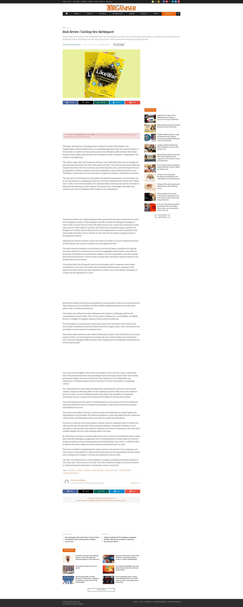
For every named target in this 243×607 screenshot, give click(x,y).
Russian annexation (98, 470)
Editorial (102, 14)
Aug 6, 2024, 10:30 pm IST (91, 45)
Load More (101, 590)
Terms (141, 602)
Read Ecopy (76, 2)
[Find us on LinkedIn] (173, 1)
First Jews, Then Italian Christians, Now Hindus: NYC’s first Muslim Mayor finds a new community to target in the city (168, 207)
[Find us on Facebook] (164, 1)
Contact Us (109, 2)
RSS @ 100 (144, 14)
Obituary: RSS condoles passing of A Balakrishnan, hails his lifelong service (168, 186)
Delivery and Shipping (174, 602)
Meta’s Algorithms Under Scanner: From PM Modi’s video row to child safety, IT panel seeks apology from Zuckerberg (127, 580)
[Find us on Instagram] (178, 1)
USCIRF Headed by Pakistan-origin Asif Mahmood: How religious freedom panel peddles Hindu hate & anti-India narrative (168, 138)
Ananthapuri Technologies (77, 604)
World (89, 14)
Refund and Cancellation (159, 602)
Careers (96, 2)
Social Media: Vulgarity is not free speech (86, 567)
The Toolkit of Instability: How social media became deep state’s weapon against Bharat (127, 568)
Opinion (132, 14)
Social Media (71, 470)
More (155, 14)
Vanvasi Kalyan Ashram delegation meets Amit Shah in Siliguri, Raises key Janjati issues (168, 167)
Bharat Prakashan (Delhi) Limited (72, 602)
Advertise (90, 2)
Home (64, 27)
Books (108, 45)
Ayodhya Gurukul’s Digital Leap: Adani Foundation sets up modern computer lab (168, 147)
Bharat (76, 14)
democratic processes (111, 470)
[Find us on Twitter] (170, 1)
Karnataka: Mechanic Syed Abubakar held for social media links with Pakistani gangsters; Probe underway (87, 558)
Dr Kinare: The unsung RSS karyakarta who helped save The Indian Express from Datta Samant (168, 177)
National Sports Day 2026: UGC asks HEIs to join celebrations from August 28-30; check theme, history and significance (168, 158)
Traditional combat (124, 470)
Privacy (136, 602)
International (118, 14)
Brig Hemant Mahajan (73, 45)
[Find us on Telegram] (175, 1)
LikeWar (79, 470)
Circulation (84, 2)
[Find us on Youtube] (167, 1)
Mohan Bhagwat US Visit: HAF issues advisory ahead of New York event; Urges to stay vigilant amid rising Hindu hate (168, 197)
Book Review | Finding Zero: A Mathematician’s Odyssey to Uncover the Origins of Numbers (168, 117)
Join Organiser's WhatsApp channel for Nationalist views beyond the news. (101, 501)
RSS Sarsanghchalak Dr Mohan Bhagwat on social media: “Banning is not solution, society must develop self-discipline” (87, 580)
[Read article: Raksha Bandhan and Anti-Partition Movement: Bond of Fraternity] (150, 128)
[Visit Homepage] (121, 8)
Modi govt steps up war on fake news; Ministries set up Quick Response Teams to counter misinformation (127, 558)
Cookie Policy (148, 602)
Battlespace (87, 470)
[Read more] (135, 483)
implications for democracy (71, 473)
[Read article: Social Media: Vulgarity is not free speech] (68, 569)
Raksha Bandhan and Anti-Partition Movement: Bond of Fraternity (168, 126)
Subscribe (168, 14)
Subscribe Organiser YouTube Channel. (101, 499)
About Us (102, 2)
